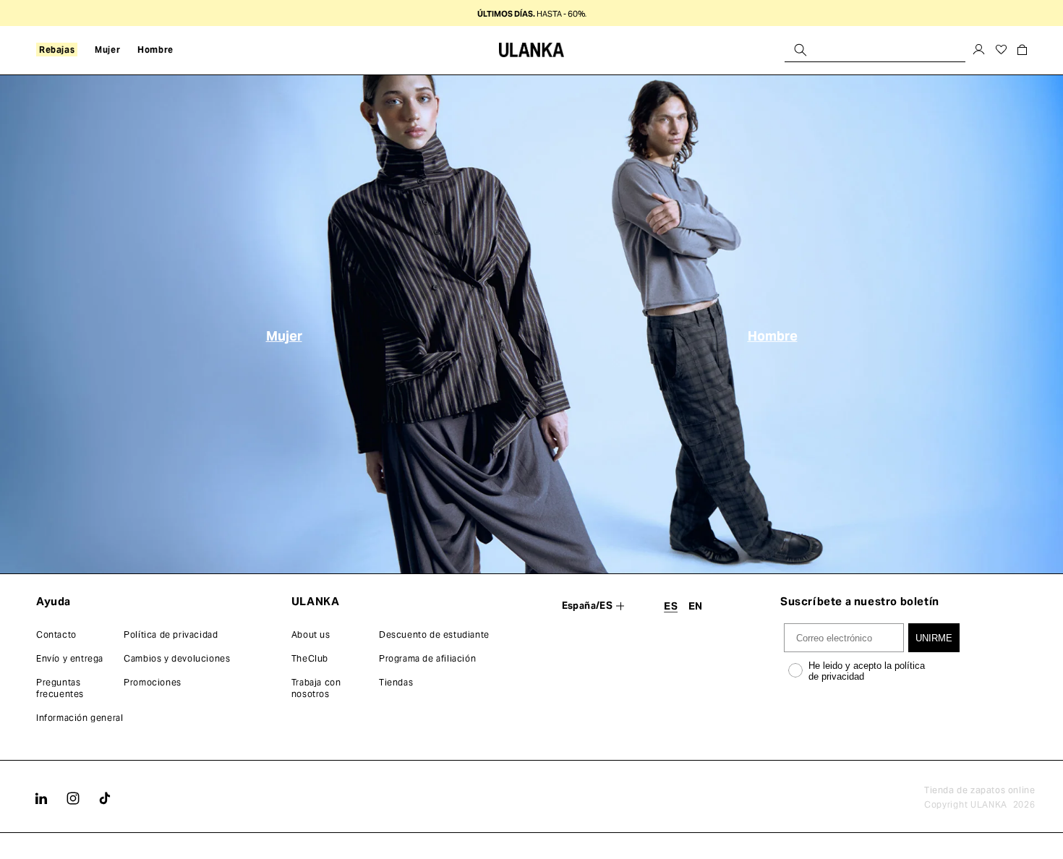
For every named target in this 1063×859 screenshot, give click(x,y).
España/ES (587, 605)
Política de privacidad (171, 634)
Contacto (56, 634)
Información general (79, 717)
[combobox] (875, 49)
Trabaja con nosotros (316, 688)
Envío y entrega (69, 658)
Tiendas (396, 682)
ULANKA (988, 804)
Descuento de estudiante (434, 634)
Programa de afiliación (427, 658)
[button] (56, 50)
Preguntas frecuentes (60, 688)
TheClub (309, 658)
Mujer (284, 336)
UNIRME (933, 638)
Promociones (153, 682)
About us (310, 634)
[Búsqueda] (800, 49)
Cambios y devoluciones (177, 658)
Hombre (773, 336)
